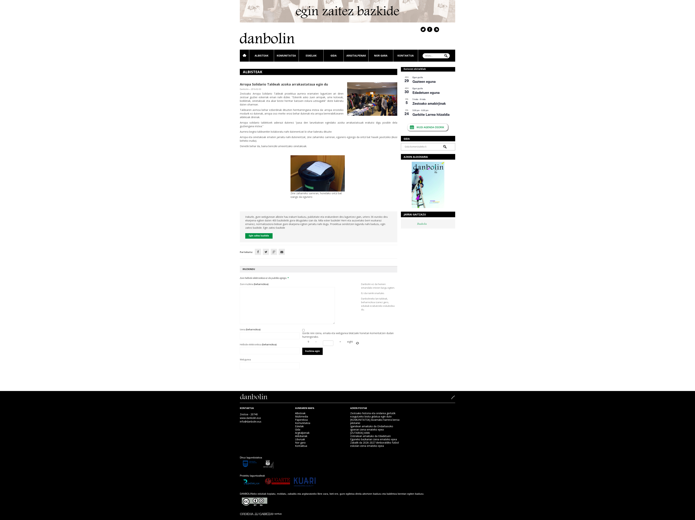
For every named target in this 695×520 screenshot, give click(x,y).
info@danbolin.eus (250, 421)
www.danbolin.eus (250, 418)
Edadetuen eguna (426, 92)
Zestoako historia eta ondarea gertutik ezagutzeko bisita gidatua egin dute (372, 414)
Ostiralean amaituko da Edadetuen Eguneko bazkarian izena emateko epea (373, 437)
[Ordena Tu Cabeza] (256, 513)
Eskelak (311, 55)
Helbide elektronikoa (258, 344)
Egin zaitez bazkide (259, 235)
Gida (333, 55)
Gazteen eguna (424, 81)
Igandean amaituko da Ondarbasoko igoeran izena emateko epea (371, 428)
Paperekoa (301, 419)
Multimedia (301, 416)
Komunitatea (286, 55)
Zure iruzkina (254, 284)
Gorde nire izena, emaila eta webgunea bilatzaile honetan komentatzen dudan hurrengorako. (348, 334)
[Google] (274, 252)
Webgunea (245, 359)
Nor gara (380, 55)
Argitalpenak (356, 55)
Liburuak (300, 439)
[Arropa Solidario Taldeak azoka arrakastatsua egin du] (372, 98)
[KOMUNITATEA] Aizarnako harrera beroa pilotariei (374, 421)
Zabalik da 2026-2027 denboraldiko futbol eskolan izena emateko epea (374, 444)
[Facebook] (258, 252)
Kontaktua (405, 55)
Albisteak (261, 55)
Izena (250, 329)
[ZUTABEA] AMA (360, 432)
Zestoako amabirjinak (429, 103)
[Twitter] (266, 252)
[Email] (282, 252)
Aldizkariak (301, 436)
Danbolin (422, 223)
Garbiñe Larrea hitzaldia (431, 114)
